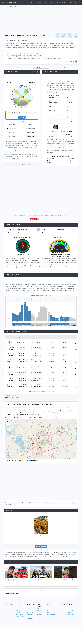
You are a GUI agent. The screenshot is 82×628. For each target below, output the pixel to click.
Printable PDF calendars (13, 397)
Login (66, 2)
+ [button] (7, 421)
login (10, 593)
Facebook (40, 608)
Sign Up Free (22, 117)
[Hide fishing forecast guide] (76, 41)
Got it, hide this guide (71, 61)
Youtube (40, 612)
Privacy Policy (71, 614)
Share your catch (41, 546)
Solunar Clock (50, 610)
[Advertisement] (41, 20)
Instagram (40, 610)
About (69, 609)
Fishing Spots (7, 6)
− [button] (7, 424)
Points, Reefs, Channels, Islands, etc (50, 417)
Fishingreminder (10, 2)
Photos (41, 2)
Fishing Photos (20, 614)
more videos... (73, 584)
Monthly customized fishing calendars (16, 395)
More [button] (60, 2)
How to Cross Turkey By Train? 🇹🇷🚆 (63, 579)
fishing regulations (32, 411)
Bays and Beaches (11, 417)
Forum (54, 2)
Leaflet (62, 458)
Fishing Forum (19, 612)
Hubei (16, 6)
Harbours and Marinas (24, 417)
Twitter (40, 614)
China (12, 6)
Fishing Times (33, 2)
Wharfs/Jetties (35, 417)
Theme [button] (73, 2)
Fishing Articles (20, 616)
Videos (48, 2)
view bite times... (12, 50)
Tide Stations (19, 610)
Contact (70, 607)
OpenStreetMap (68, 458)
